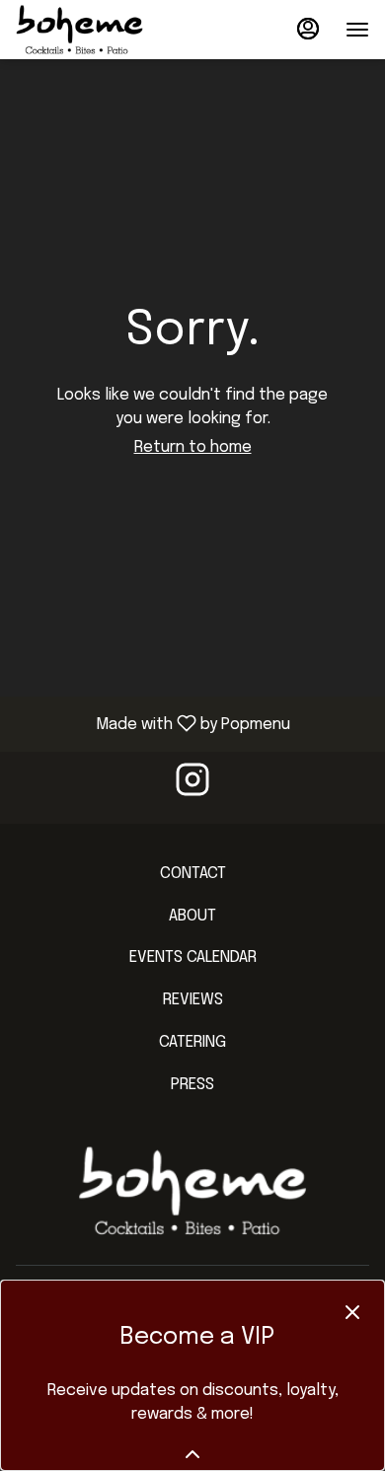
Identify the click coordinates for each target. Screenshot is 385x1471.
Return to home (193, 447)
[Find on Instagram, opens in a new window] (192, 787)
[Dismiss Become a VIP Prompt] (352, 1312)
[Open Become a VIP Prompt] (192, 1454)
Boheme (192, 1190)
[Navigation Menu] (357, 29)
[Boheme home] (104, 29)
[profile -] (308, 28)
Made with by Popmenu (152, 723)
